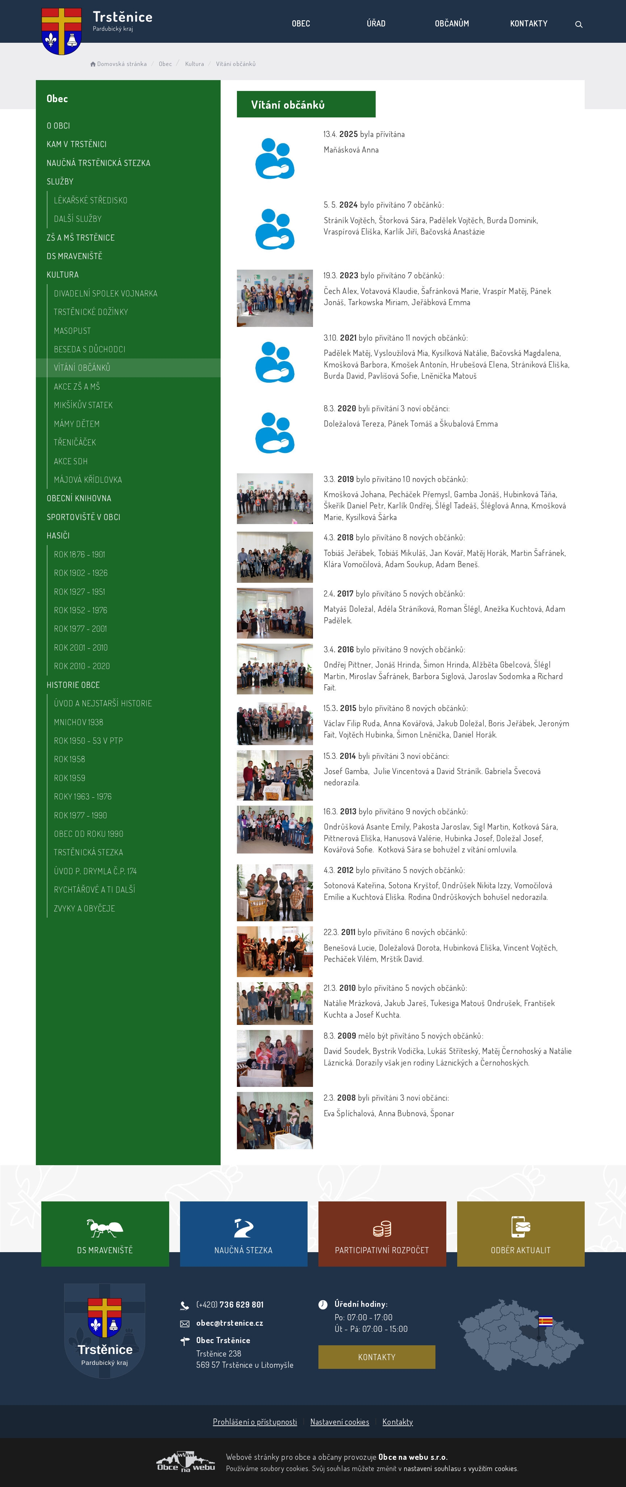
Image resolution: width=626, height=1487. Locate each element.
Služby (60, 181)
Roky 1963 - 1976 (83, 796)
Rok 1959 (69, 778)
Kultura (195, 63)
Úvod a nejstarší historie (103, 703)
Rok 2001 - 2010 (81, 647)
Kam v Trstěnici (77, 144)
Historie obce (73, 685)
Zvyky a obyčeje (85, 908)
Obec (301, 23)
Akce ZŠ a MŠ (77, 386)
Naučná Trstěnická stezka (99, 163)
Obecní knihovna (79, 498)
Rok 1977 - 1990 (81, 815)
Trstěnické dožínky (91, 312)
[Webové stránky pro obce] (128, 1461)
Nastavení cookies (340, 1421)
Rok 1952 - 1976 (81, 610)
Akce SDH (71, 461)
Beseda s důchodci (90, 349)
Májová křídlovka (88, 479)
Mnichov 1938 (79, 722)
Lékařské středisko (91, 200)
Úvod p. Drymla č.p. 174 (95, 871)
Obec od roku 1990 (89, 833)
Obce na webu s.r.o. (413, 1456)
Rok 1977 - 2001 (81, 628)
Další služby (78, 218)
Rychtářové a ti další (94, 889)
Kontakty (529, 23)
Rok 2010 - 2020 (82, 666)
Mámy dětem (77, 424)
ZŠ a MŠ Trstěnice (81, 237)
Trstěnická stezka (88, 852)
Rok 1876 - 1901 (80, 554)
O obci (59, 125)
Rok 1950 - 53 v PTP (88, 740)
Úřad (376, 23)
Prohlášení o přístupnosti (255, 1421)
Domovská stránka (122, 63)
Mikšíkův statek (83, 405)
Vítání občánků (82, 367)
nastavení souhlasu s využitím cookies (461, 1468)
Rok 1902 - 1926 (81, 573)
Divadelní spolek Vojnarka (106, 293)
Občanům (452, 23)
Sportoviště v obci (84, 517)
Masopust (72, 330)
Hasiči (58, 535)
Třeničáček (75, 442)
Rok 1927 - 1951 (80, 591)
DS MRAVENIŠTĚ (75, 256)
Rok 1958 (69, 759)
